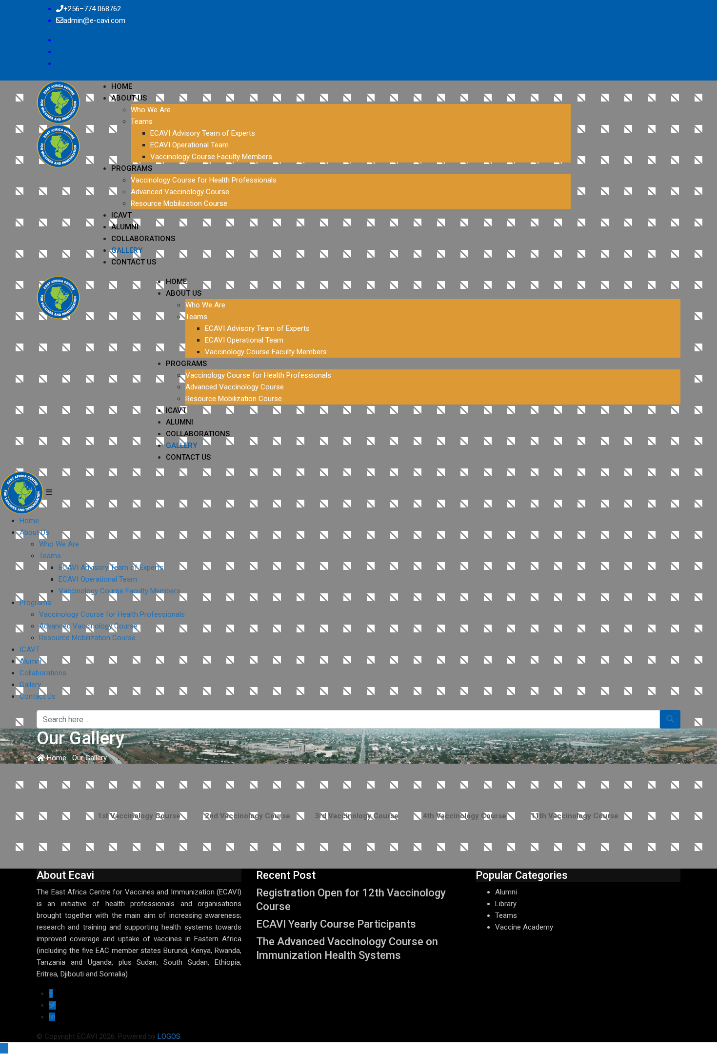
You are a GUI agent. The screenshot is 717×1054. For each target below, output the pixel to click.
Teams (142, 121)
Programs (131, 168)
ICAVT (121, 215)
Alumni (125, 227)
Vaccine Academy (524, 927)
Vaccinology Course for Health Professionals (204, 180)
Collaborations (143, 238)
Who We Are (151, 109)
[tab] (139, 816)
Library (506, 903)
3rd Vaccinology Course (356, 815)
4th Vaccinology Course (464, 815)
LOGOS (169, 1036)
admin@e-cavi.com (94, 20)
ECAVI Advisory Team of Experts (202, 133)
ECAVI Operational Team (189, 145)
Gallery (126, 250)
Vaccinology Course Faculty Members (211, 156)
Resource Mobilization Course (179, 203)
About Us (129, 98)
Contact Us (133, 262)
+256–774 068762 (92, 8)
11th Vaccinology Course (574, 815)
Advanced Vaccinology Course (180, 191)
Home (121, 86)
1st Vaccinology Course (139, 815)
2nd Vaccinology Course (247, 815)
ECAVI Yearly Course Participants (336, 924)
